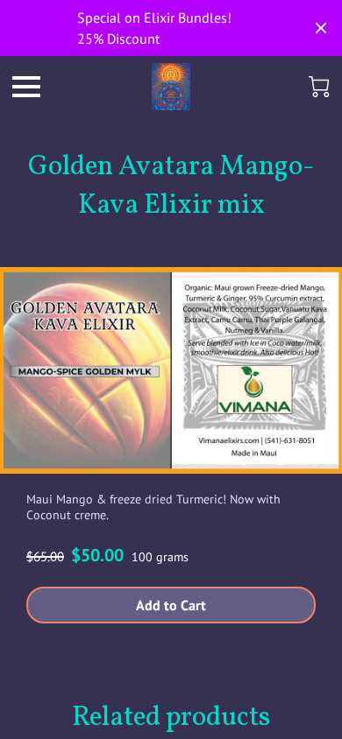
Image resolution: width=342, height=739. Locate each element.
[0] (319, 86)
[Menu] (26, 86)
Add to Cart (171, 605)
